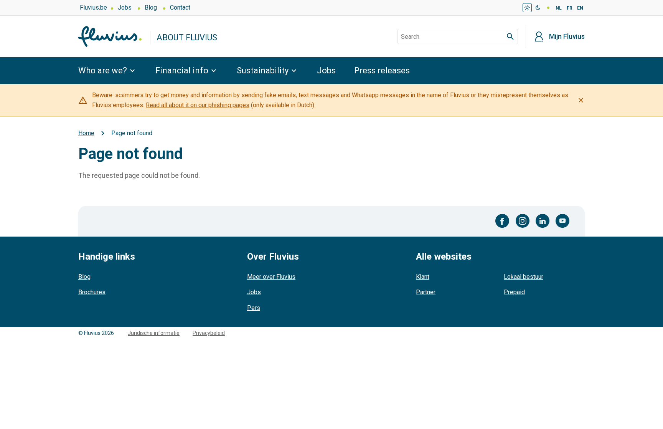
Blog (151, 7)
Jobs (125, 7)
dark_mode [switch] (538, 8)
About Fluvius (187, 37)
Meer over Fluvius (271, 276)
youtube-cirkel (562, 221)
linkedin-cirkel (542, 221)
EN (580, 8)
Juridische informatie (154, 333)
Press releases (382, 70)
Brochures (92, 292)
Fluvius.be (93, 7)
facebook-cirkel (502, 221)
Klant (422, 276)
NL (559, 8)
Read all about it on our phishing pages (197, 105)
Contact (180, 7)
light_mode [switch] (527, 8)
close (581, 100)
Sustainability (263, 70)
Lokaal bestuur (523, 276)
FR (569, 8)
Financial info (181, 70)
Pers (253, 307)
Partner (425, 292)
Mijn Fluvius (567, 36)
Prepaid (514, 292)
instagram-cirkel (522, 221)
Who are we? (102, 70)
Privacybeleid (209, 333)
